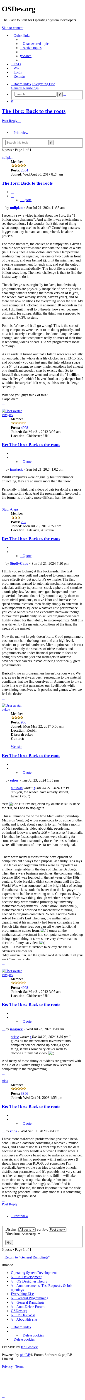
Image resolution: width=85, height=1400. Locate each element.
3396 (24, 1093)
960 (23, 722)
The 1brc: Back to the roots (34, 111)
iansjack (7, 415)
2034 (24, 170)
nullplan (7, 157)
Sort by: (42, 1229)
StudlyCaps (10, 509)
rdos (5, 1081)
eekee (6, 709)
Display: (11, 1229)
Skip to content (12, 28)
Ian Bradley (29, 1347)
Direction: (13, 1234)
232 (23, 522)
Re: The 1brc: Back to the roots (31, 444)
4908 (24, 428)
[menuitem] (35, 44)
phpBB (25, 1355)
